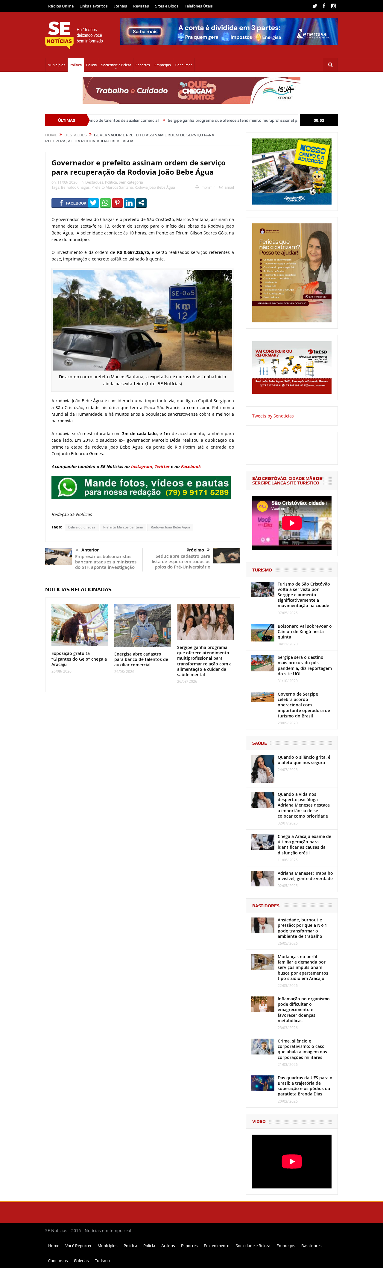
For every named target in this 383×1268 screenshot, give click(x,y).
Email (229, 187)
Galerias (81, 1260)
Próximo (195, 550)
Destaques (94, 182)
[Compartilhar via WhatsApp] (105, 202)
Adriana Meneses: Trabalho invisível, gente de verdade (305, 875)
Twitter (161, 466)
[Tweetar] (93, 202)
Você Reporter (78, 1245)
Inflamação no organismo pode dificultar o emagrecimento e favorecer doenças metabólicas (304, 1009)
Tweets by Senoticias (273, 416)
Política (76, 65)
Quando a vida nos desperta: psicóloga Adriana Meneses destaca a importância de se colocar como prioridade (304, 805)
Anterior (90, 550)
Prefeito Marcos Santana (112, 187)
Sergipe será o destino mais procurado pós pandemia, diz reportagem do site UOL (305, 665)
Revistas (141, 6)
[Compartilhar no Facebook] (72, 202)
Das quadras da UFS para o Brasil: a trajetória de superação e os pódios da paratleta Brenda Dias (305, 1086)
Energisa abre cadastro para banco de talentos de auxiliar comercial (141, 659)
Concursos (183, 65)
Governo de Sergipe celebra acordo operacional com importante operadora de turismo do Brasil (304, 705)
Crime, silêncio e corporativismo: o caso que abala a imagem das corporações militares (302, 1049)
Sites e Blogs (167, 6)
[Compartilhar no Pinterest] (117, 202)
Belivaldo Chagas (75, 187)
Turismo (102, 1260)
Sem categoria (131, 182)
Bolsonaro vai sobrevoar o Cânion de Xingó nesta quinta (305, 631)
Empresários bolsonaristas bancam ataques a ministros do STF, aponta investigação (105, 561)
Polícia (91, 65)
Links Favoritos (94, 6)
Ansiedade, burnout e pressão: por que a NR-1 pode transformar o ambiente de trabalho (302, 928)
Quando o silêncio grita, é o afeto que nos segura (304, 759)
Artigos (168, 1245)
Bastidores (311, 1245)
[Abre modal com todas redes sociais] (141, 202)
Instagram (141, 466)
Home (53, 1245)
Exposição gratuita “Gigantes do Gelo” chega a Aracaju (79, 658)
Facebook (191, 466)
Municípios (56, 65)
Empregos (162, 65)
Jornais (120, 6)
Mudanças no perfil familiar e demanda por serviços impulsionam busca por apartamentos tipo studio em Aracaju (303, 967)
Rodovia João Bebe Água (155, 187)
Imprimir (207, 187)
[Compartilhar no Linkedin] (129, 202)
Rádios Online (61, 6)
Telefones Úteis (199, 6)
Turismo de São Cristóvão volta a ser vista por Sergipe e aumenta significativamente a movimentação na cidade (304, 595)
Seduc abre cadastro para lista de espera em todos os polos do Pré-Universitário (181, 561)
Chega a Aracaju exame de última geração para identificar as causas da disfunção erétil (304, 844)
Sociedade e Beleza (116, 65)
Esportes (143, 65)
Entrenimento (217, 1245)
